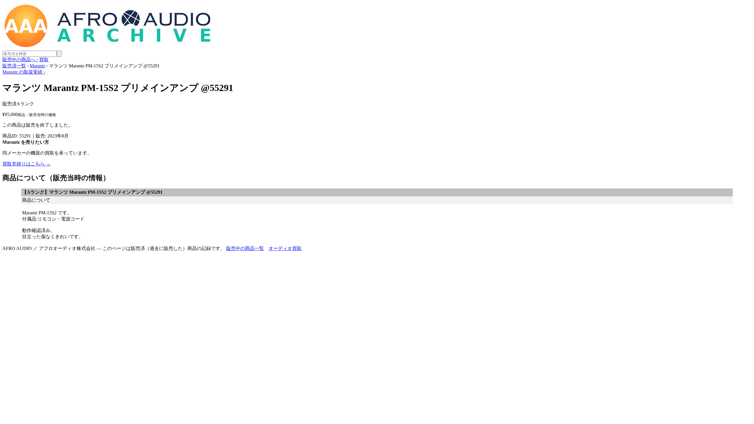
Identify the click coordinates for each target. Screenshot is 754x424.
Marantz (37, 65)
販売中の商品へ (20, 59)
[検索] (59, 54)
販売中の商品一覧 (245, 248)
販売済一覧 (14, 65)
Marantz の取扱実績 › (23, 71)
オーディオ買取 (285, 248)
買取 (44, 59)
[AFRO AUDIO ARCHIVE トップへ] (107, 47)
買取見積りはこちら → (26, 163)
